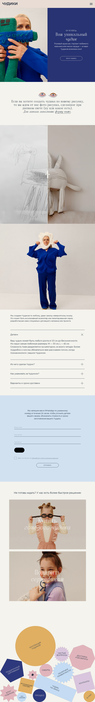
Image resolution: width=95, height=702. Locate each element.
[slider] (47, 174)
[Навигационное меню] (91, 4)
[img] (47, 524)
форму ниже (63, 111)
